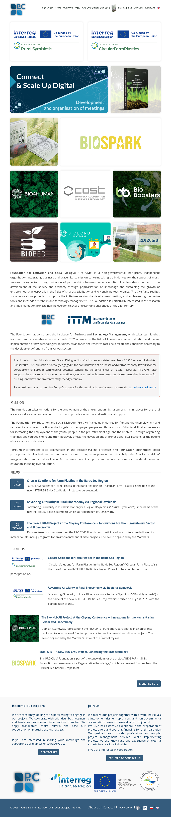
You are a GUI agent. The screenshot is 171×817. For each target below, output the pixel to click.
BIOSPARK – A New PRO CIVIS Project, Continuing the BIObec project (84, 651)
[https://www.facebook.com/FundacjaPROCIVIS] (138, 807)
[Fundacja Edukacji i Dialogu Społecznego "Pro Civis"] (23, 9)
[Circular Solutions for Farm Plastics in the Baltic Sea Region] (27, 569)
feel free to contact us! (125, 758)
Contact (150, 8)
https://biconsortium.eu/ (141, 387)
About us (47, 8)
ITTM (77, 8)
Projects (68, 8)
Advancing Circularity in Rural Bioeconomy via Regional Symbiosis (71, 502)
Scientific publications (96, 8)
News (58, 8)
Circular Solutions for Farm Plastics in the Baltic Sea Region (67, 481)
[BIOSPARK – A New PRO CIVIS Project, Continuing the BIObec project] (23, 675)
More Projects (148, 683)
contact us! (49, 752)
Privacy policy (124, 807)
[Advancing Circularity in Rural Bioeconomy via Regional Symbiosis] (27, 602)
